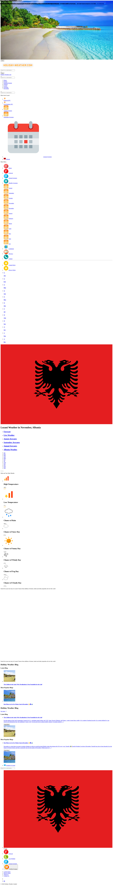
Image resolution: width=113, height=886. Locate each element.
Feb (5, 454)
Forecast (7, 432)
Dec (5, 468)
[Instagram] (58, 881)
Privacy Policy (7, 873)
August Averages (10, 439)
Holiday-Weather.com (6, 74)
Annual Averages (10, 446)
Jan (4, 452)
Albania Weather (10, 450)
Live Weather (9, 435)
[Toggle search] (1, 76)
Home (5, 80)
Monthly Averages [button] (13, 183)
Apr (5, 457)
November (6, 88)
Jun (4, 459)
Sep (5, 464)
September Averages (12, 442)
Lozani (5, 85)
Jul (4, 461)
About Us (6, 874)
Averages (6, 87)
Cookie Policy (7, 871)
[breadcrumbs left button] (1, 91)
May (5, 458)
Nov (5, 466)
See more (3, 711)
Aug (5, 462)
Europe (5, 81)
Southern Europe (8, 83)
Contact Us (6, 876)
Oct (4, 465)
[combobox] (8, 70)
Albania (6, 84)
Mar (5, 455)
